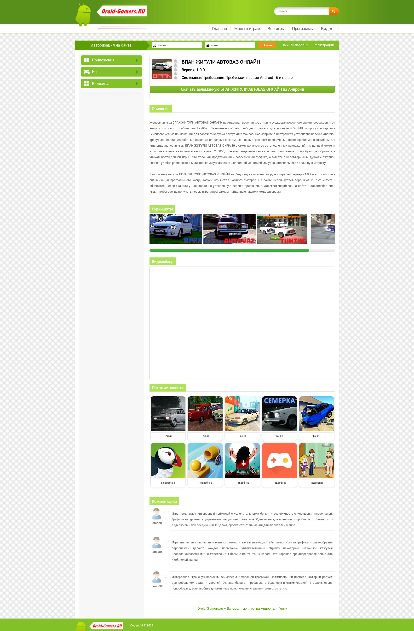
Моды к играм (247, 28)
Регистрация (324, 45)
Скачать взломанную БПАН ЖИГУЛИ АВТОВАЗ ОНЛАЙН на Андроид (242, 89)
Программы (303, 28)
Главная (219, 28)
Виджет (328, 28)
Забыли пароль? (295, 45)
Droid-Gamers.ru (210, 608)
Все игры (276, 28)
